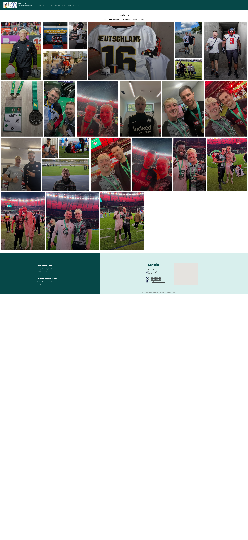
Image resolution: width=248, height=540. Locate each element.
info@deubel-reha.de (158, 282)
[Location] (147, 272)
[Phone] (147, 278)
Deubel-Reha (24, 3)
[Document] (147, 280)
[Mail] (147, 282)
